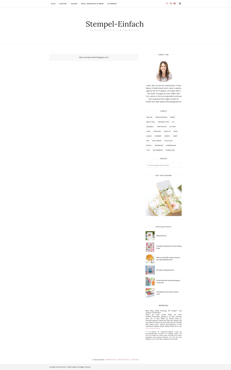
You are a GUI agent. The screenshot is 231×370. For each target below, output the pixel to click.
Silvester (168, 141)
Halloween (156, 141)
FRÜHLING (157, 131)
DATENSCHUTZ (123, 360)
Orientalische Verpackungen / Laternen (168, 281)
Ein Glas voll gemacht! (165, 270)
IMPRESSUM (111, 360)
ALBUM (149, 136)
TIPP (148, 150)
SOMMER (158, 136)
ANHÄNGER (159, 145)
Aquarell (150, 126)
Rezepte (167, 131)
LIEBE (148, 131)
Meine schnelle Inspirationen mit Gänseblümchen (168, 258)
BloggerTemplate (85, 367)
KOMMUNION (171, 145)
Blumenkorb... (162, 236)
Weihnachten (163, 122)
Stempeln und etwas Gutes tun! (167, 293)
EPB (147, 141)
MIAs (176, 131)
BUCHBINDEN (158, 150)
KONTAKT (135, 360)
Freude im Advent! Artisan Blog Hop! (169, 247)
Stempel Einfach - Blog (63, 367)
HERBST (167, 136)
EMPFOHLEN (161, 126)
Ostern (172, 126)
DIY (173, 122)
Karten (149, 117)
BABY (175, 136)
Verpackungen (161, 117)
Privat (149, 145)
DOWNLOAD (170, 150)
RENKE (172, 117)
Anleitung (150, 122)
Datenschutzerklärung (153, 328)
